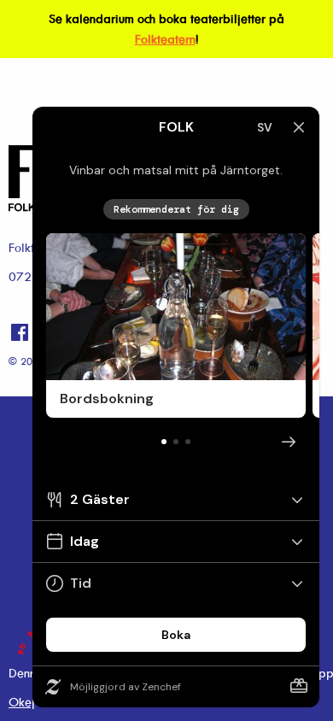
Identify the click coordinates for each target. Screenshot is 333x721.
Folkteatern (165, 39)
